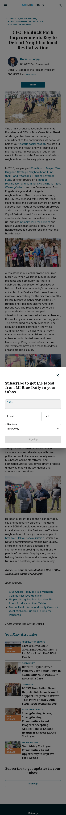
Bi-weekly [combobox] (13, 428)
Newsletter (12, 424)
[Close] (57, 375)
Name (9, 402)
